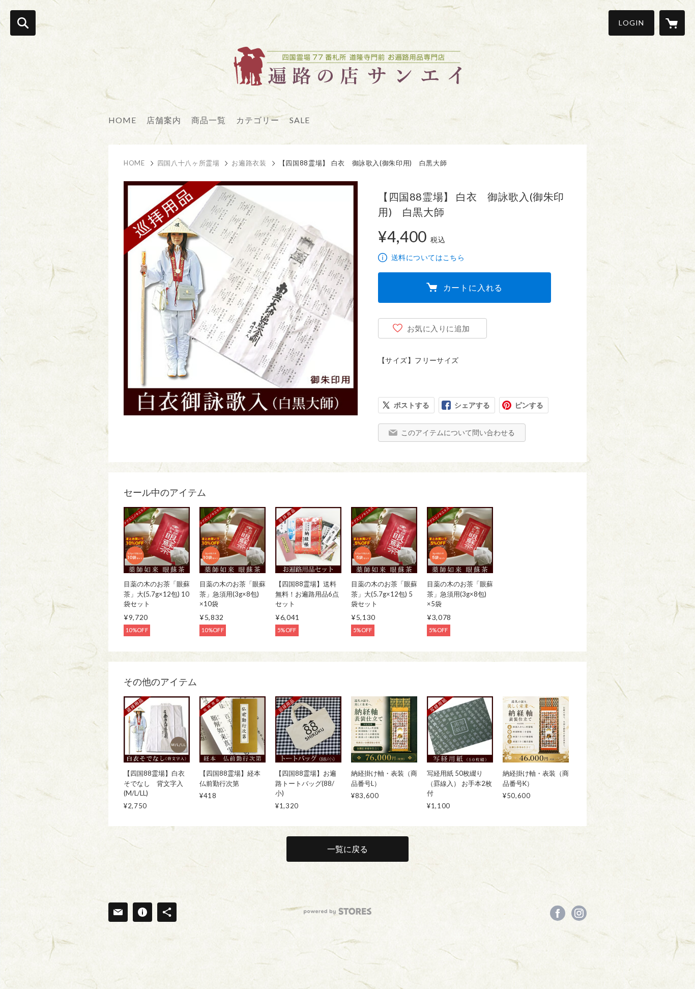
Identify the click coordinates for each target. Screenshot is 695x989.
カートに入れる (473, 287)
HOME (122, 120)
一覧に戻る (347, 849)
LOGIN (631, 22)
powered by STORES (337, 911)
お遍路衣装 (248, 163)
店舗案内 (164, 120)
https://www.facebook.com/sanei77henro (557, 913)
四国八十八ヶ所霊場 (188, 163)
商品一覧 (208, 120)
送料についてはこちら (428, 257)
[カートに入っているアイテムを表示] (672, 23)
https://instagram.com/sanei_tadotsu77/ (579, 913)
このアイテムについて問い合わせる (458, 432)
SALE (299, 120)
